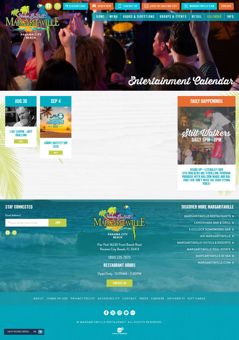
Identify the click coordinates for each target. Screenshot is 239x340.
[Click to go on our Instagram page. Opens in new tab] (119, 312)
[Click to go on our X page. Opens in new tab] (112, 312)
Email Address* (13, 215)
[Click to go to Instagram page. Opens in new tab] (14, 232)
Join (57, 222)
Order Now (103, 6)
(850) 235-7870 (119, 257)
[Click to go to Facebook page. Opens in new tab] (7, 232)
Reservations (77, 6)
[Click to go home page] (32, 23)
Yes (34, 332)
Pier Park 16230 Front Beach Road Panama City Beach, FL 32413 (119, 247)
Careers (226, 6)
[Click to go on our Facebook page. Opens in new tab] (106, 312)
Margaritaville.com (201, 6)
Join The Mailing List (163, 6)
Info (21, 141)
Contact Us (130, 6)
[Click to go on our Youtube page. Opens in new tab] (126, 312)
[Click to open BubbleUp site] (119, 331)
